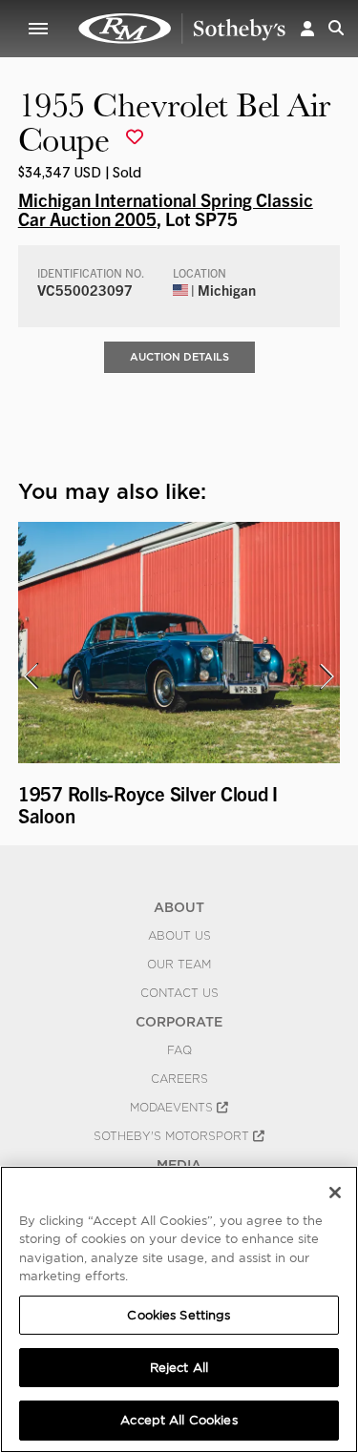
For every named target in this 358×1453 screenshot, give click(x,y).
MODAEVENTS (173, 1107)
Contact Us (179, 993)
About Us (179, 936)
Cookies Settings (178, 1315)
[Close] (335, 1193)
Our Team (179, 964)
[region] (179, 1309)
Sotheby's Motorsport (173, 1136)
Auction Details (179, 356)
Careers (179, 1079)
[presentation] (30, 676)
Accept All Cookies (178, 1420)
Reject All (179, 1367)
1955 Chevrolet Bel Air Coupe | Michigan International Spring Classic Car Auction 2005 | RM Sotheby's (182, 28)
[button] (307, 28)
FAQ (179, 1050)
